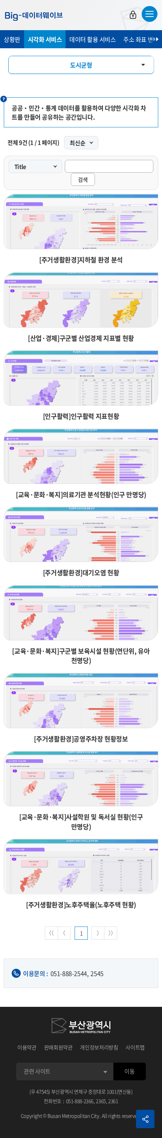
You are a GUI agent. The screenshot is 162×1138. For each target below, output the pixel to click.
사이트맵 (135, 1047)
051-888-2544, (69, 973)
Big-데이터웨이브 (34, 16)
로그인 (133, 14)
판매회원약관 (58, 1047)
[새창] (81, 1026)
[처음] (51, 933)
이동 (129, 1071)
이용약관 (27, 1047)
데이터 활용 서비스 (92, 39)
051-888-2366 (80, 1100)
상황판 (12, 39)
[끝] (110, 933)
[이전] (64, 933)
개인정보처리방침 (99, 1047)
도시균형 (81, 64)
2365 (101, 1100)
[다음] (97, 933)
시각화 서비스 (45, 39)
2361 (113, 1100)
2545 (96, 973)
